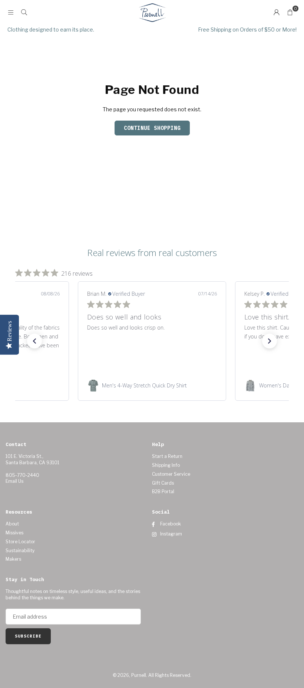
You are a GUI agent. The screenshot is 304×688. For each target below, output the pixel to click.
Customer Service (171, 474)
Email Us (14, 481)
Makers (13, 559)
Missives (14, 532)
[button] (290, 12)
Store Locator (20, 541)
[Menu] (10, 12)
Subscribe (28, 636)
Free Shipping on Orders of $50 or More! (247, 29)
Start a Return (167, 456)
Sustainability (20, 550)
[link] (152, 385)
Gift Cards (163, 483)
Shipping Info (166, 465)
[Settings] (276, 12)
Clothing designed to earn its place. (50, 29)
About (12, 524)
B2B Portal (163, 491)
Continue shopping (152, 128)
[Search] (24, 12)
